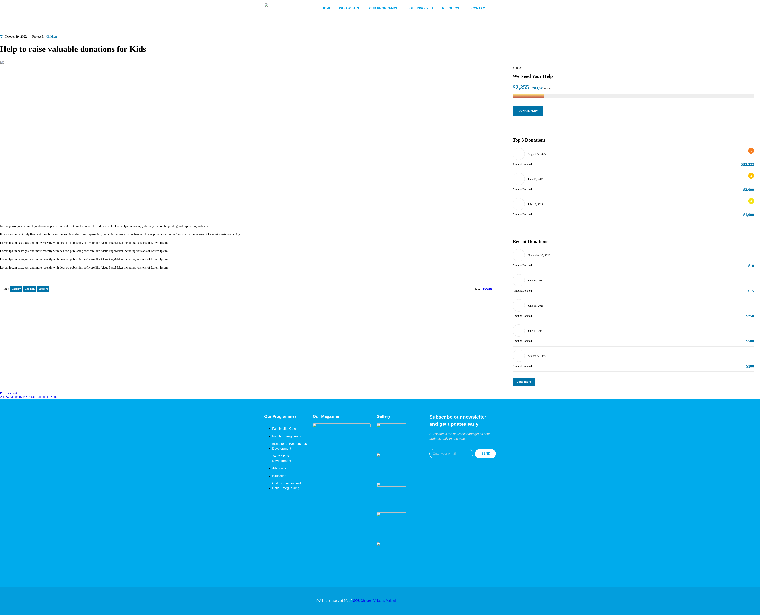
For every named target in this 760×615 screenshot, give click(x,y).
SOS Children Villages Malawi (374, 600)
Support (43, 288)
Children (51, 36)
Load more (524, 381)
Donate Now (528, 110)
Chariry (16, 288)
